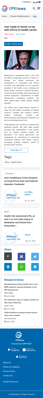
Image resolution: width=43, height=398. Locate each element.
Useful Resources (10, 382)
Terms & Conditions (11, 367)
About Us (7, 363)
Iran (35, 16)
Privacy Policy (9, 371)
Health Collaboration (13, 44)
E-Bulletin (27, 2)
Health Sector (16, 162)
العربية (36, 2)
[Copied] (8, 256)
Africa (7, 162)
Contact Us (7, 376)
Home (4, 16)
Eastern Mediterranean (20, 16)
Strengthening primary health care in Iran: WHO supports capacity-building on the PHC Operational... (21, 287)
